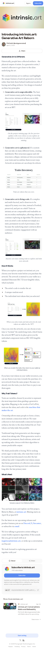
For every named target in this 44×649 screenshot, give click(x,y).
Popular (10, 646)
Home (34, 646)
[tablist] (22, 561)
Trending (17, 646)
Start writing (22, 635)
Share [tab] (33, 561)
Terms (29, 646)
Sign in (28, 3)
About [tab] (13, 561)
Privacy (23, 646)
